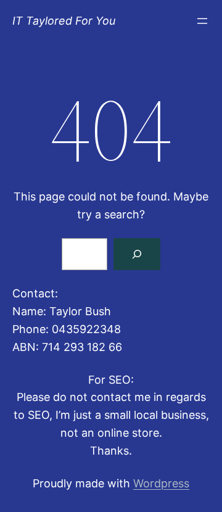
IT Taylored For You (63, 20)
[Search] (136, 254)
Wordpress (161, 483)
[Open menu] (202, 21)
